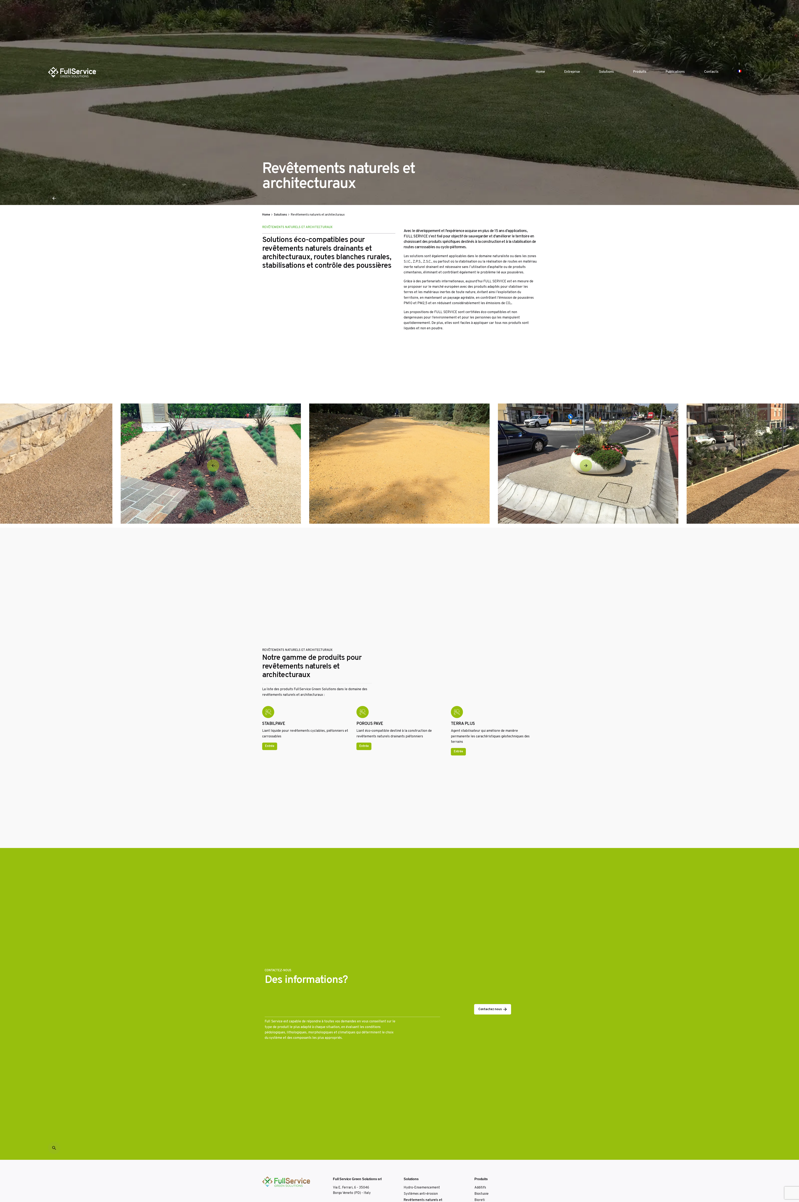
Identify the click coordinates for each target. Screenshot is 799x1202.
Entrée (269, 746)
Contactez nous (490, 1009)
